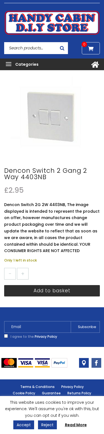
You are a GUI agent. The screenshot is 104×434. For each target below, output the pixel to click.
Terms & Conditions (37, 386)
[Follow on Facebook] (96, 363)
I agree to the (33, 336)
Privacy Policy (46, 336)
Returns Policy (79, 393)
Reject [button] (47, 425)
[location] (84, 363)
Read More (76, 425)
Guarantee (51, 393)
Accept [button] (24, 425)
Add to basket (52, 290)
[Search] (62, 48)
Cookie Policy (24, 393)
